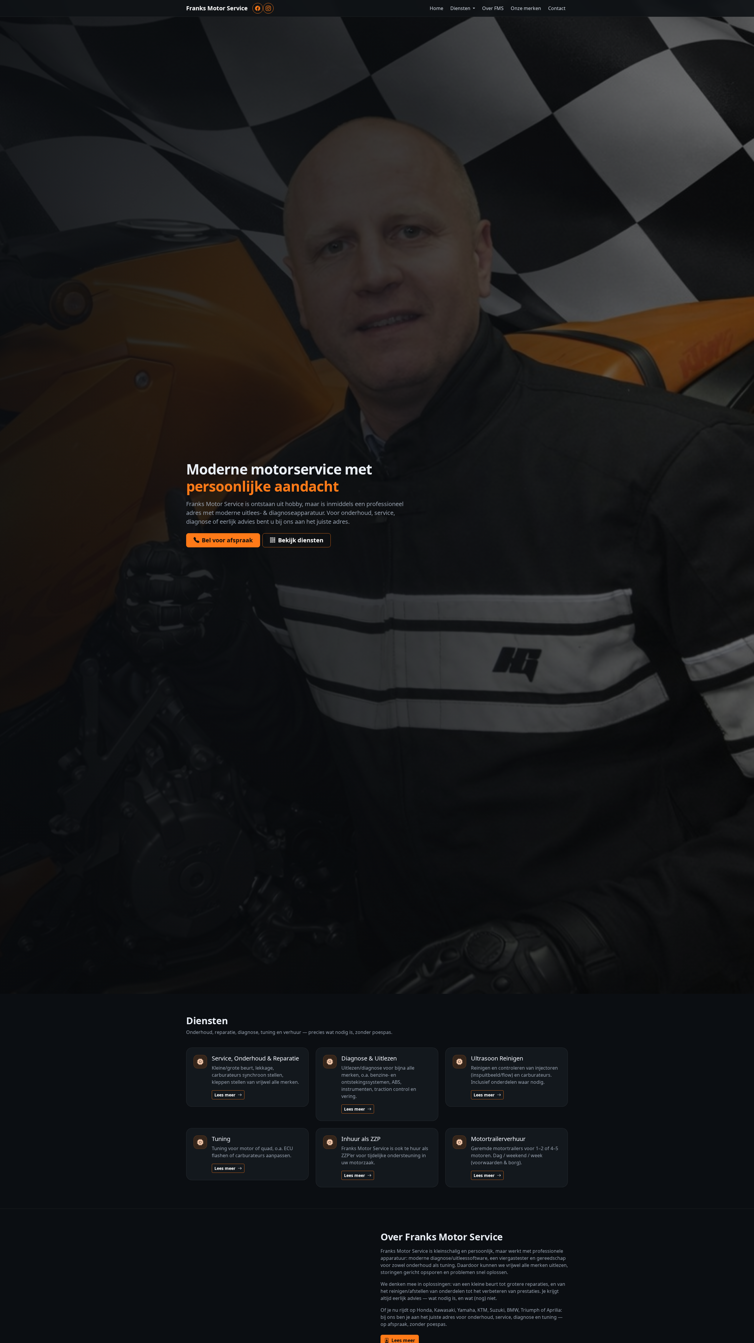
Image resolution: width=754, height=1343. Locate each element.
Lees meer (225, 1095)
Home (436, 8)
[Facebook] (257, 8)
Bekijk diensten (300, 540)
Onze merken (526, 8)
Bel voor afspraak (227, 540)
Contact (557, 8)
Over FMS (493, 8)
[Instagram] (268, 8)
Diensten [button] (461, 8)
